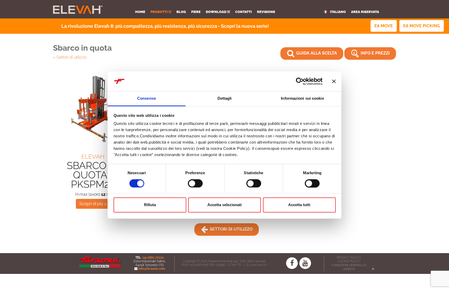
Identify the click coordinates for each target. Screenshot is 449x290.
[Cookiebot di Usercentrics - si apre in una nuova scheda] (299, 81)
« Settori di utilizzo (70, 57)
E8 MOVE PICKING (421, 25)
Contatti (243, 12)
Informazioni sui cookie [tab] (302, 98)
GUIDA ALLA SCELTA (316, 53)
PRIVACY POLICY (349, 257)
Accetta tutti (299, 205)
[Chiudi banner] (334, 81)
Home (140, 12)
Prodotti (159, 12)
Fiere (196, 12)
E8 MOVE (383, 25)
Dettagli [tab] (224, 98)
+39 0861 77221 (153, 257)
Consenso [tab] (146, 98)
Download (216, 12)
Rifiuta (150, 205)
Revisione (266, 12)
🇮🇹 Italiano (334, 12)
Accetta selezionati (224, 205)
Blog (181, 12)
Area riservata (365, 12)
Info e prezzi (375, 53)
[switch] (195, 183)
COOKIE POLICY (349, 261)
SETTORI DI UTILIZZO (231, 229)
